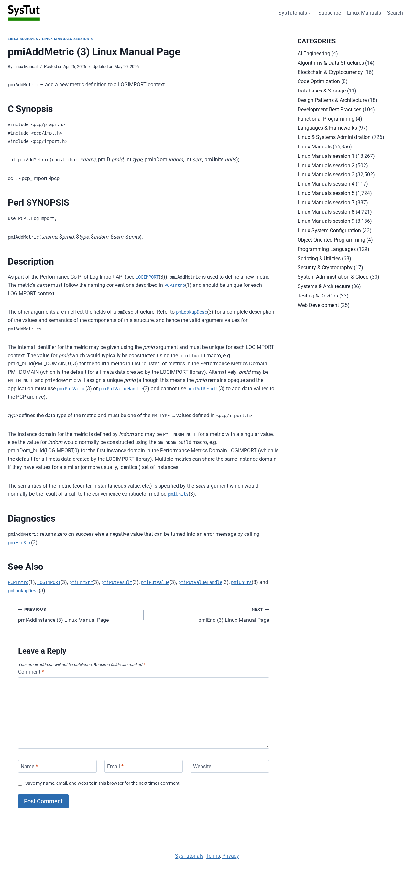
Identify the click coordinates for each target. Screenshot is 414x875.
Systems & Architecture (324, 286)
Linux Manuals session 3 (67, 39)
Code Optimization (319, 81)
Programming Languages (327, 249)
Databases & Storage (322, 91)
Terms (213, 856)
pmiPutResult (202, 388)
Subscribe (329, 13)
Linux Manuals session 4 (326, 184)
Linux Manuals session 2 (326, 165)
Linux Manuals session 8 (326, 212)
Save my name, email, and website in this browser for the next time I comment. (103, 783)
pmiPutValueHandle (121, 388)
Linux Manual (25, 66)
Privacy (230, 856)
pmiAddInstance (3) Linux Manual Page (63, 615)
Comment (31, 672)
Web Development (318, 305)
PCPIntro (174, 285)
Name (29, 766)
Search (395, 13)
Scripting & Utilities (319, 258)
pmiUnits (178, 494)
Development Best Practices (329, 109)
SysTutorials (189, 856)
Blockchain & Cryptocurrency (330, 72)
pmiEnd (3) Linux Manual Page (233, 615)
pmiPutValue (71, 388)
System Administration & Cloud (333, 277)
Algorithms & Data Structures (331, 63)
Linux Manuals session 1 (326, 156)
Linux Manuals (364, 13)
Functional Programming (326, 119)
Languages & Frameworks (327, 128)
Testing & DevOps (318, 296)
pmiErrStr (19, 542)
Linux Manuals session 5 (326, 193)
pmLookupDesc (191, 312)
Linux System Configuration (329, 230)
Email (115, 766)
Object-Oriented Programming (331, 240)
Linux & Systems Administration (334, 137)
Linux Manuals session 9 (326, 221)
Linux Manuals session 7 (326, 203)
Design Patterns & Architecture (332, 100)
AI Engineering (314, 53)
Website (202, 766)
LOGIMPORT (147, 277)
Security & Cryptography (325, 268)
